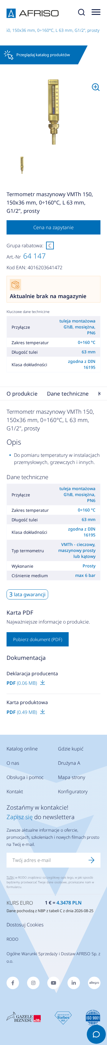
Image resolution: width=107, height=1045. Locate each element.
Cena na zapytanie (53, 227)
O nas (13, 763)
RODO (12, 939)
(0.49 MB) (22, 712)
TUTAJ (10, 877)
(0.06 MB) (22, 683)
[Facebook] (13, 983)
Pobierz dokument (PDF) (37, 639)
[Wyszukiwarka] (81, 13)
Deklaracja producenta (32, 673)
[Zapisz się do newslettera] (91, 860)
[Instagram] (33, 983)
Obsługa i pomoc (25, 777)
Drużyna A (69, 763)
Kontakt (15, 791)
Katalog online (22, 748)
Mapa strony (71, 777)
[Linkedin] (73, 983)
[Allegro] (94, 983)
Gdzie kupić (71, 748)
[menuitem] (53, 112)
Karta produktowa (27, 702)
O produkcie (22, 393)
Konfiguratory (73, 791)
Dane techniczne (68, 393)
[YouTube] (53, 983)
